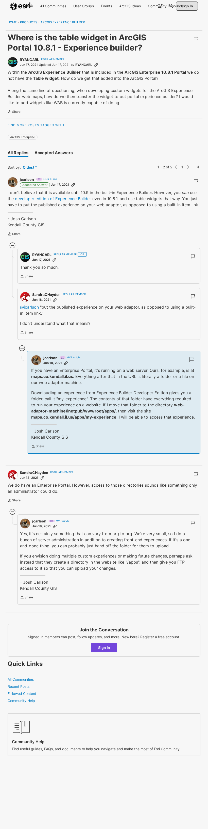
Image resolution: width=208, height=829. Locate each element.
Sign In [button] (104, 647)
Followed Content (22, 693)
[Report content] (195, 39)
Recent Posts (18, 686)
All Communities (21, 679)
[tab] (18, 152)
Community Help (21, 700)
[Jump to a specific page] (196, 167)
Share (14, 112)
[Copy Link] (96, 64)
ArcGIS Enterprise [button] (22, 137)
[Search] (171, 6)
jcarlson (27, 179)
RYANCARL (29, 59)
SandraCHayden (46, 294)
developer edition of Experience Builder (53, 198)
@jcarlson (29, 307)
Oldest (29, 167)
